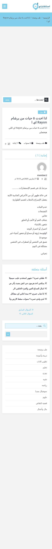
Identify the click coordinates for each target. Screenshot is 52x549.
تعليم (45, 367)
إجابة (15, 143)
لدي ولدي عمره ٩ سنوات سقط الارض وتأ (26, 299)
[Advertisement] (26, 60)
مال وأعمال (42, 409)
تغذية (45, 373)
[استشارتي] (41, 6)
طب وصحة (36, 17)
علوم (45, 397)
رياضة (44, 385)
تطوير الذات (42, 361)
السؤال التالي (27, 313)
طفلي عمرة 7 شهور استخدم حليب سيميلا (26, 278)
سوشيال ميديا (41, 391)
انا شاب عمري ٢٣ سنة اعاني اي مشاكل (27, 293)
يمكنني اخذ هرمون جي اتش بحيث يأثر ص (26, 283)
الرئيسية (46, 17)
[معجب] (45, 178)
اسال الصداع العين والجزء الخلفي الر (28, 288)
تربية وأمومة (41, 355)
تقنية (45, 379)
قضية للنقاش (41, 403)
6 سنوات (27, 143)
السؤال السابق (25, 309)
